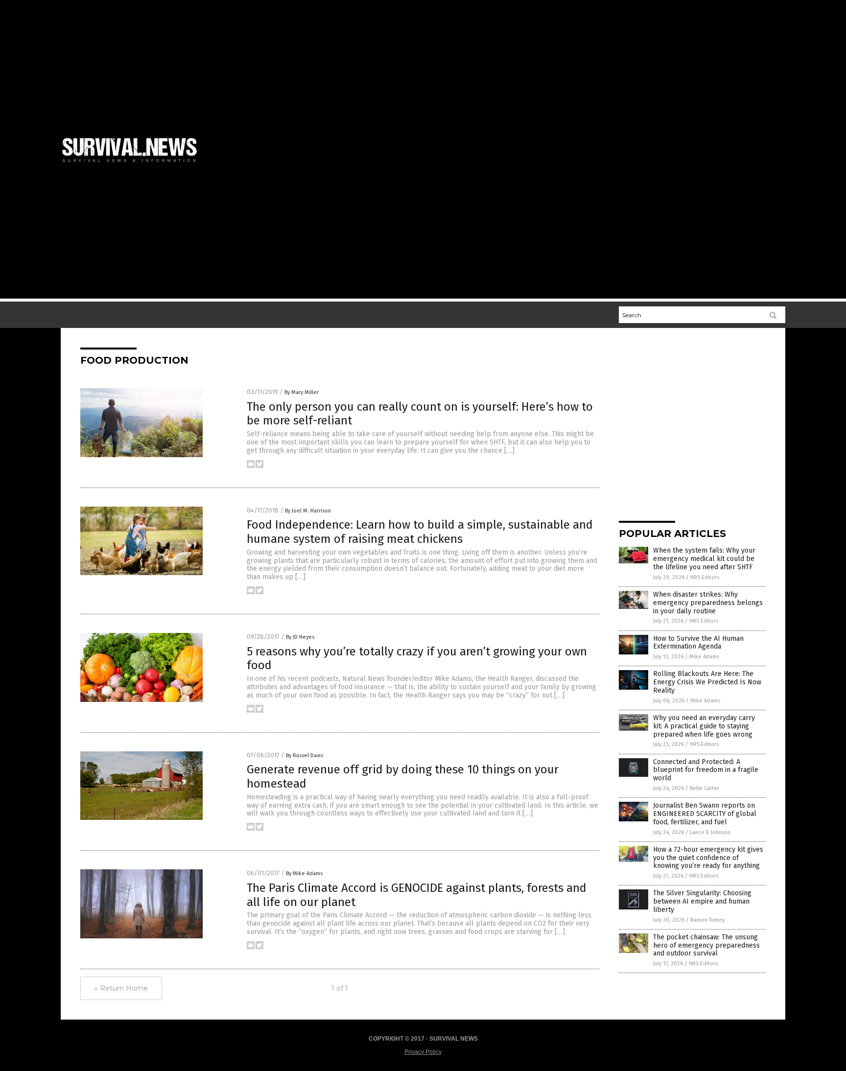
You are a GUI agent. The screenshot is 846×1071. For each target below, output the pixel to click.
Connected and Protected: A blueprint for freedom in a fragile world (705, 770)
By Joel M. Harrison (308, 511)
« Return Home (121, 988)
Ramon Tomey (707, 920)
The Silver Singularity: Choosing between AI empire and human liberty (702, 901)
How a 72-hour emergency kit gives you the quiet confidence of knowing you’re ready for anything (708, 857)
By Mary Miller (301, 392)
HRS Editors (704, 577)
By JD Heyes (300, 637)
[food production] (134, 164)
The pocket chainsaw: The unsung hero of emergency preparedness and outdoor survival (706, 945)
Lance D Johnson (710, 832)
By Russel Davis (304, 755)
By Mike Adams (304, 873)
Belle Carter (704, 788)
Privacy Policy (423, 1051)
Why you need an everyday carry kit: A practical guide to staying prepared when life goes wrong (704, 726)
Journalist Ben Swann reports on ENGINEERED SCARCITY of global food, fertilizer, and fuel (704, 813)
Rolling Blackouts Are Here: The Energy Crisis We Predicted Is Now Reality (707, 682)
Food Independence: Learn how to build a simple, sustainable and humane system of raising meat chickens (420, 532)
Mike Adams (704, 656)
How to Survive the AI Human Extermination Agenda (698, 642)
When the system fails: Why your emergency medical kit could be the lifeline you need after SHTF (704, 558)
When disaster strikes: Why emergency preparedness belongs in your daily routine (708, 602)
